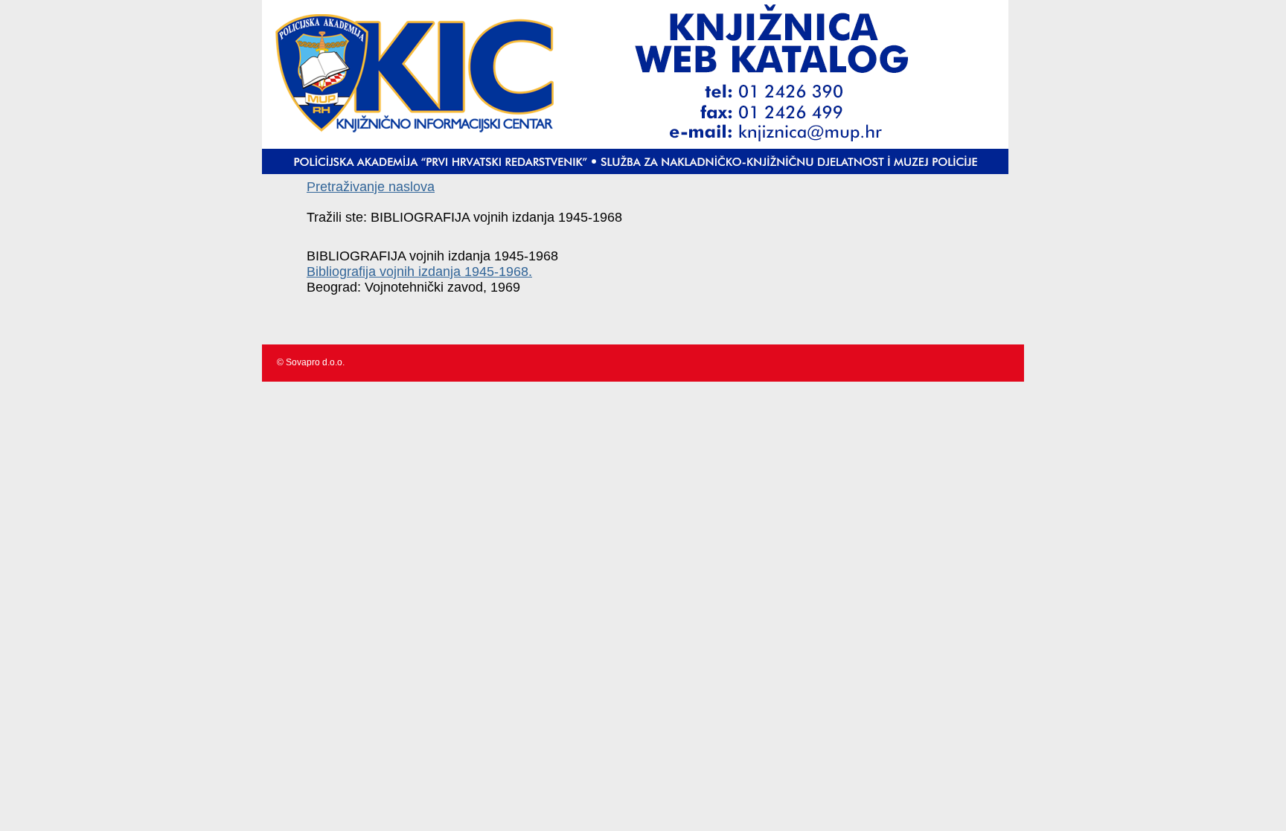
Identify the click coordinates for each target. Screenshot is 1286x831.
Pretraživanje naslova (371, 186)
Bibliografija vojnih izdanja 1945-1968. (419, 271)
